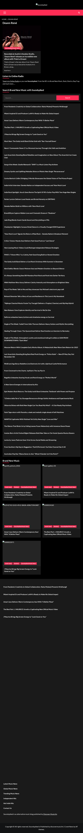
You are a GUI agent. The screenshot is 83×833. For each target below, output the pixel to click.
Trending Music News (11, 794)
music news (8, 487)
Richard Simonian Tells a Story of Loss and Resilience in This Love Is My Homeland (34, 296)
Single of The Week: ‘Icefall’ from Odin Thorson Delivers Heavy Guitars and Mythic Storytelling (38, 324)
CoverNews (68, 827)
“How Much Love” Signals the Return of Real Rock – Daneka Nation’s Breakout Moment (36, 234)
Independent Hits (9, 798)
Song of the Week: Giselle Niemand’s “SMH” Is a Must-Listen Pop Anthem (31, 164)
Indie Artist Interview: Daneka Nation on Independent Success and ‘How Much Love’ (35, 185)
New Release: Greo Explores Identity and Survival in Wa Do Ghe (27, 310)
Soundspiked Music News (12, 48)
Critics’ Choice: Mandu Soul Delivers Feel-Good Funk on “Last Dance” (29, 241)
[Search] (79, 13)
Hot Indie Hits (8, 803)
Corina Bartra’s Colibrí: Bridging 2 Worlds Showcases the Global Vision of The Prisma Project (38, 178)
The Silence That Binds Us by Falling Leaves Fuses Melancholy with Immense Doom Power (37, 426)
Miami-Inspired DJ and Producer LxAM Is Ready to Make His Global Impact (31, 113)
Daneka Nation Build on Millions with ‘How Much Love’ (24, 206)
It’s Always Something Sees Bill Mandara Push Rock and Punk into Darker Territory (34, 275)
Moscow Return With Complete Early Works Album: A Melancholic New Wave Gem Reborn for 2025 (41, 347)
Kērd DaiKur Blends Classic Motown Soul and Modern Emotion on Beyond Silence (34, 269)
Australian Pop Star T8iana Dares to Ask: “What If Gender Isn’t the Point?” (31, 454)
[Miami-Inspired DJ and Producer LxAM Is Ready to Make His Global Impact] (61, 477)
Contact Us (7, 808)
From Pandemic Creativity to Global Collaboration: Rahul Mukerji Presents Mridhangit (36, 107)
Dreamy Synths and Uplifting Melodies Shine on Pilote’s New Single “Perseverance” (34, 171)
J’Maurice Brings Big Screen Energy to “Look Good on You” (25, 134)
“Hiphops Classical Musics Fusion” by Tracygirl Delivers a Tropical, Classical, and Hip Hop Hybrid (39, 303)
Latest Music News (10, 784)
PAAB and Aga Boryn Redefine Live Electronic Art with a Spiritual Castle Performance (35, 364)
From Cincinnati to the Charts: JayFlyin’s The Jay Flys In (24, 371)
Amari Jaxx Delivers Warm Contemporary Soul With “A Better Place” (29, 120)
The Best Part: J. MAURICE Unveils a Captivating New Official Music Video (31, 127)
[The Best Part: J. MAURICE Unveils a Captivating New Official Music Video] (61, 516)
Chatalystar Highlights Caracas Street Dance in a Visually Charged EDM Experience (34, 227)
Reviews (16, 487)
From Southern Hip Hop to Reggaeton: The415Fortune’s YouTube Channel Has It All (35, 447)
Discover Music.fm (50, 814)
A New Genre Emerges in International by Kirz (21, 385)
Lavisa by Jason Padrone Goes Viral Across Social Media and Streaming (30, 440)
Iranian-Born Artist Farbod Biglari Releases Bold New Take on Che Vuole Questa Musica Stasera (39, 433)
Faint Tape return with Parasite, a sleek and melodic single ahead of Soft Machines (34, 412)
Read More (7, 70)
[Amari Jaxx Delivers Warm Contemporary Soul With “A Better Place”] (22, 516)
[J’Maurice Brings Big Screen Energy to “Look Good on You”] (22, 553)
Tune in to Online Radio (11, 81)
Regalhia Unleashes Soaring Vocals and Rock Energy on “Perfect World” (30, 378)
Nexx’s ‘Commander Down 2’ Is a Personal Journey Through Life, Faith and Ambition (35, 148)
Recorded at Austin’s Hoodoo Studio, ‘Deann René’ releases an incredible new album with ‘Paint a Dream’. (20, 56)
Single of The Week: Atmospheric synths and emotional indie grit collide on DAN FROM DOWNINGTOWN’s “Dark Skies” (36, 339)
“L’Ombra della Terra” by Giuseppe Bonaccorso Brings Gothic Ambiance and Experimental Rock (38, 398)
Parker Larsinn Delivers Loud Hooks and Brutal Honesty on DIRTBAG (29, 199)
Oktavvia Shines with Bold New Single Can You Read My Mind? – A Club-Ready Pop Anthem (37, 405)
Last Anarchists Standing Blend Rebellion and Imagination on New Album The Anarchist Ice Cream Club (40, 156)
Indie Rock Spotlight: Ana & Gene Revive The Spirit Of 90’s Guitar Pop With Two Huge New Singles (40, 192)
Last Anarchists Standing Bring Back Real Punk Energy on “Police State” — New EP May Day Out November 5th (39, 355)
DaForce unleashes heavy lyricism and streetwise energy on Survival (29, 317)
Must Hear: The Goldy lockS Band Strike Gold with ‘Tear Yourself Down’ (30, 141)
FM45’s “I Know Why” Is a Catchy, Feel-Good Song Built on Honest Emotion (31, 255)
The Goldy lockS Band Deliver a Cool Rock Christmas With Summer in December (33, 262)
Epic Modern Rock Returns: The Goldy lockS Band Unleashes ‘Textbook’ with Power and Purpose (39, 391)
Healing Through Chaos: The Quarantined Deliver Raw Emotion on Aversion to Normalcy (36, 331)
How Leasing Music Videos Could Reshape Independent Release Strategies (31, 248)
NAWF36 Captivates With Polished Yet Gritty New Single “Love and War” (31, 419)
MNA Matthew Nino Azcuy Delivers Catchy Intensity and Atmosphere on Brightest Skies (36, 282)
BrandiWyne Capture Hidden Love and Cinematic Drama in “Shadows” (30, 213)
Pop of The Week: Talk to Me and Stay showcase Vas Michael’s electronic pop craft (34, 289)
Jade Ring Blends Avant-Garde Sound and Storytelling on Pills (26, 220)
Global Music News (10, 789)
